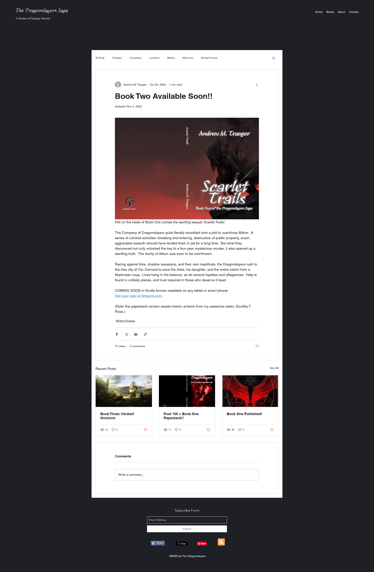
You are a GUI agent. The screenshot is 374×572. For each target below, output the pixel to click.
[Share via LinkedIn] (136, 334)
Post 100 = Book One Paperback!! (181, 416)
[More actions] (256, 84)
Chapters (117, 58)
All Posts (99, 58)
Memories (188, 58)
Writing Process (209, 58)
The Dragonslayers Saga (42, 11)
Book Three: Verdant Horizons (117, 416)
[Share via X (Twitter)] (126, 334)
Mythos (171, 58)
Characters (135, 58)
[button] (330, 12)
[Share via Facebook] (117, 334)
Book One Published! (244, 414)
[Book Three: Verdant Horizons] (124, 391)
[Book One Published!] (250, 391)
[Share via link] (145, 334)
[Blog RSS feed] (221, 542)
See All (274, 368)
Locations (154, 58)
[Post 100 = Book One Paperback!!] (187, 391)
